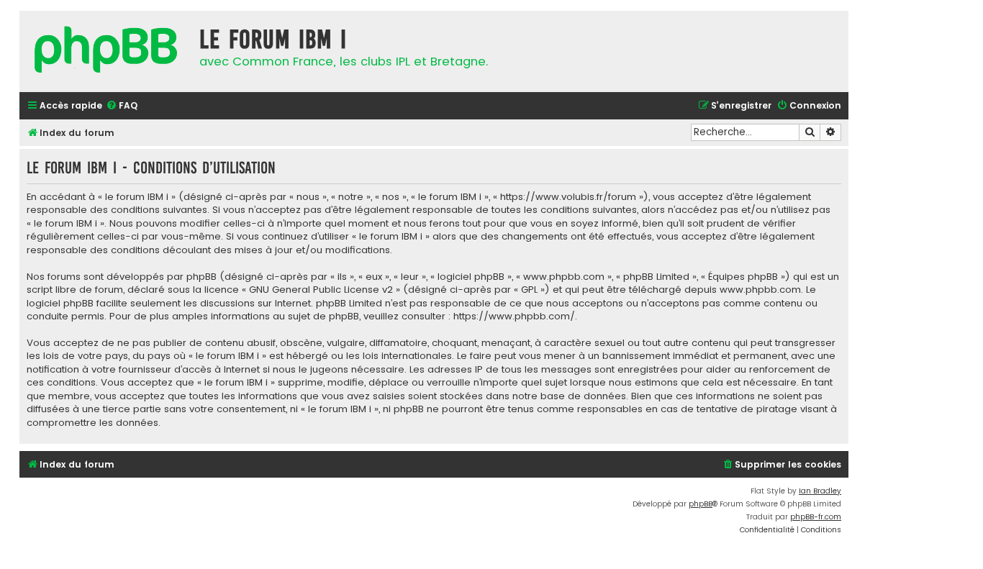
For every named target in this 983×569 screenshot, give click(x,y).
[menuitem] (121, 106)
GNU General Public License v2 (321, 289)
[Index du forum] (106, 51)
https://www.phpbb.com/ (514, 316)
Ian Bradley (820, 491)
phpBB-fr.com (815, 516)
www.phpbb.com (760, 289)
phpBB (700, 504)
